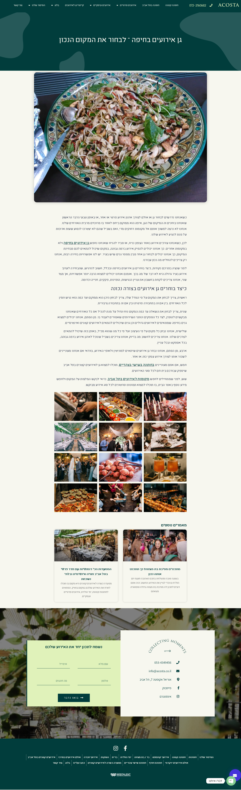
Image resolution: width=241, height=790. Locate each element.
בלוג (57, 5)
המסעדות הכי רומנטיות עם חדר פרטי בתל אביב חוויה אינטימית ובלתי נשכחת (86, 574)
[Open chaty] (231, 781)
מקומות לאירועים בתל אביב (128, 379)
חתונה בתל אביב (150, 5)
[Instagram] (115, 748)
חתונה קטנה (171, 5)
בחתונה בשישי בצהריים (136, 365)
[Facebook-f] (125, 748)
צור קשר (18, 5)
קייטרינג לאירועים (74, 5)
